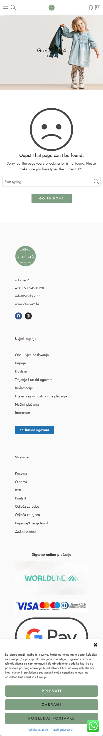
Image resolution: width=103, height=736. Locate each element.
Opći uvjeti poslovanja (32, 354)
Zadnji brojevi (25, 531)
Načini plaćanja (27, 404)
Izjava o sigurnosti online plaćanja (41, 396)
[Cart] (97, 7)
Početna (21, 473)
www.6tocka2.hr (27, 304)
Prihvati (52, 691)
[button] (95, 644)
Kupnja (20, 363)
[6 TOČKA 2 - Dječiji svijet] (51, 7)
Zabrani (51, 704)
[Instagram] (28, 315)
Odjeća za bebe (27, 506)
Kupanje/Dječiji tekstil (31, 523)
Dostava (21, 371)
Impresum (22, 412)
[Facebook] (18, 315)
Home (51, 56)
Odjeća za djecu (27, 514)
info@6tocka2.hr (27, 296)
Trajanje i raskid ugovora (33, 379)
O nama (21, 481)
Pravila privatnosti (62, 730)
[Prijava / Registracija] (90, 7)
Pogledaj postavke (51, 718)
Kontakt (20, 498)
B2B (18, 489)
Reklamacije (24, 387)
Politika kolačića (38, 730)
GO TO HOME (51, 198)
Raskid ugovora (34, 429)
